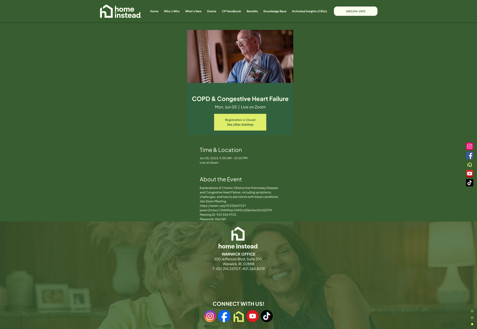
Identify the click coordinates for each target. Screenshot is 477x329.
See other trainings (240, 124)
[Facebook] (469, 155)
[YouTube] (469, 173)
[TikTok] (469, 182)
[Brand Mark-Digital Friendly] (469, 164)
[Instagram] (469, 146)
